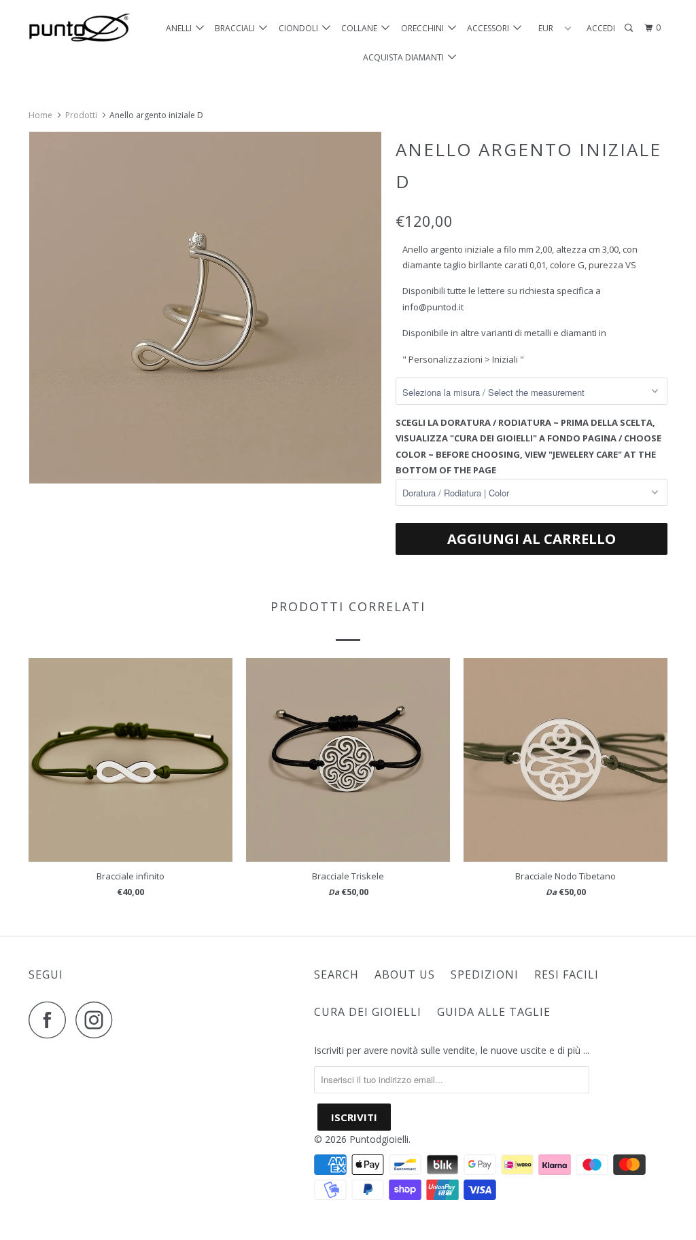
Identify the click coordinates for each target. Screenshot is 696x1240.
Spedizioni (485, 974)
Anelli (181, 28)
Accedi (601, 28)
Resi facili (566, 974)
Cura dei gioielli (367, 1011)
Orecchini (424, 28)
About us (405, 974)
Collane (361, 28)
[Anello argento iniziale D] (205, 307)
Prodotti (81, 115)
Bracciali (237, 28)
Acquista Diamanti (405, 57)
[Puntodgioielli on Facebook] (51, 1019)
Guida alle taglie (494, 1011)
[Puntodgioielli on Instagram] (97, 1019)
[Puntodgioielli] (83, 28)
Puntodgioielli (378, 1139)
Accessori (490, 28)
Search (336, 974)
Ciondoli (300, 28)
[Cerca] (629, 28)
